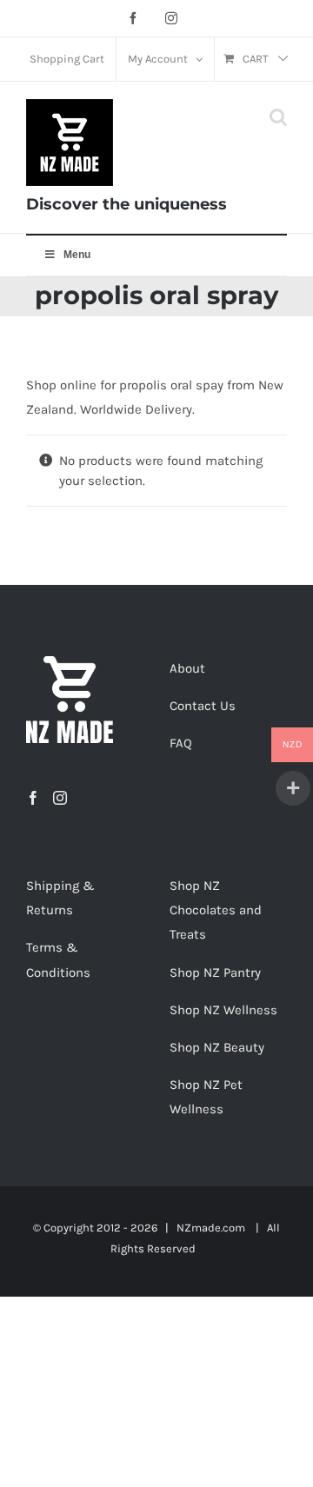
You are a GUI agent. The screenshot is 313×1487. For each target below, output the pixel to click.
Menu (76, 255)
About (187, 668)
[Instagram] (60, 798)
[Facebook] (33, 798)
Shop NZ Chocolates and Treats (216, 910)
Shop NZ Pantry (215, 972)
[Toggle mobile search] (278, 117)
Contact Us (203, 706)
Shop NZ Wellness (223, 1010)
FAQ (181, 743)
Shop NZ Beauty (217, 1047)
